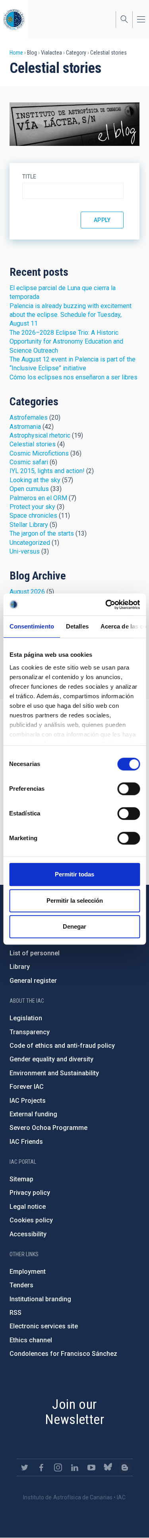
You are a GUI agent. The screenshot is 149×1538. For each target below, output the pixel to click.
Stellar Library (29, 524)
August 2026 (27, 591)
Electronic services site (44, 1326)
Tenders (21, 1285)
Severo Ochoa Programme (48, 1127)
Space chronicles (33, 515)
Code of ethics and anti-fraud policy (62, 1045)
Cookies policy (31, 1220)
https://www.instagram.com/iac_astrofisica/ (58, 1467)
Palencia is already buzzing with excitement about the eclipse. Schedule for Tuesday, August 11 (71, 315)
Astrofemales (29, 417)
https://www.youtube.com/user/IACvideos (91, 1467)
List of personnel (35, 953)
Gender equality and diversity (51, 1059)
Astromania (25, 426)
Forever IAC (27, 1086)
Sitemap (21, 1179)
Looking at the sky (35, 480)
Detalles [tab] (77, 626)
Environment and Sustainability (54, 1073)
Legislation (26, 1018)
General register (33, 980)
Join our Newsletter (74, 1412)
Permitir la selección (74, 900)
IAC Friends (26, 1141)
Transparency (30, 1032)
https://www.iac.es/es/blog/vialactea (124, 1467)
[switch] (128, 788)
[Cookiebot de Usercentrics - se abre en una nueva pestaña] (106, 604)
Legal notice (28, 1206)
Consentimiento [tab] (31, 626)
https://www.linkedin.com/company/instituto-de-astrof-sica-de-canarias (74, 1467)
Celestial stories (33, 444)
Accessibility (28, 1234)
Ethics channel (31, 1340)
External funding (33, 1114)
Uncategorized (30, 542)
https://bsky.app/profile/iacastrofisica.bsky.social (108, 1467)
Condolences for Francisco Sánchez (63, 1353)
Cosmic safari (29, 462)
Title (29, 176)
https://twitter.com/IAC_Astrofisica (24, 1467)
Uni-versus (25, 551)
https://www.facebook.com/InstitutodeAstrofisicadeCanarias (41, 1467)
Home (16, 52)
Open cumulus (29, 489)
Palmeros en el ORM (38, 498)
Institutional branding (40, 1299)
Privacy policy (30, 1192)
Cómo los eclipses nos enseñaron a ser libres (73, 377)
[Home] (14, 19)
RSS (15, 1312)
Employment (28, 1271)
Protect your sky (32, 507)
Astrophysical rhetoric (40, 435)
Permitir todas (74, 874)
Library (20, 966)
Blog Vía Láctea (74, 124)
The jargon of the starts (42, 533)
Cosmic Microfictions (39, 453)
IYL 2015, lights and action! (47, 471)
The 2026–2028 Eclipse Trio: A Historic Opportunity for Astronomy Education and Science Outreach (66, 341)
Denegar (74, 926)
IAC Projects (28, 1100)
